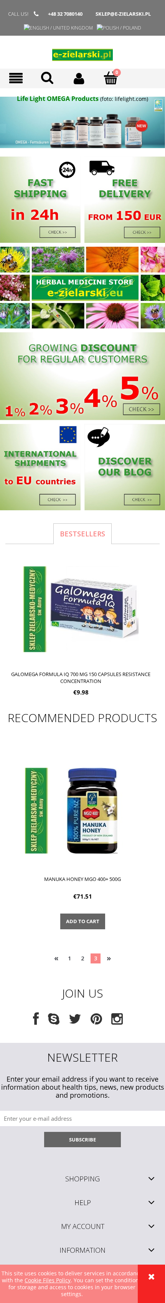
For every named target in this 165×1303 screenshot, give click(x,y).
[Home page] (82, 52)
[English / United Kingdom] (58, 28)
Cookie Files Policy (48, 1280)
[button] (16, 78)
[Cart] (111, 78)
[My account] (79, 78)
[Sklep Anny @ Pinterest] (96, 1021)
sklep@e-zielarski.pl (123, 13)
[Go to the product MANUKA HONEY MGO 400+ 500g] (82, 810)
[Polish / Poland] (119, 28)
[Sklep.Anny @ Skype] (53, 1021)
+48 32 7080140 (65, 13)
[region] (82, 122)
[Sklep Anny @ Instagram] (117, 1021)
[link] (82, 122)
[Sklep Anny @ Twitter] (75, 1021)
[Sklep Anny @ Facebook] (36, 1021)
